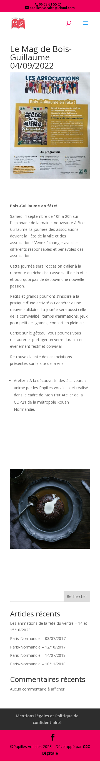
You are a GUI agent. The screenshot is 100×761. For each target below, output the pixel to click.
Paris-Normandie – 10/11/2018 (38, 663)
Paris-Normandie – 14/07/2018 (38, 655)
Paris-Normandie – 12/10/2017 (38, 647)
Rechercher (77, 596)
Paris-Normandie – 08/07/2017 (38, 638)
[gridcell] (50, 311)
